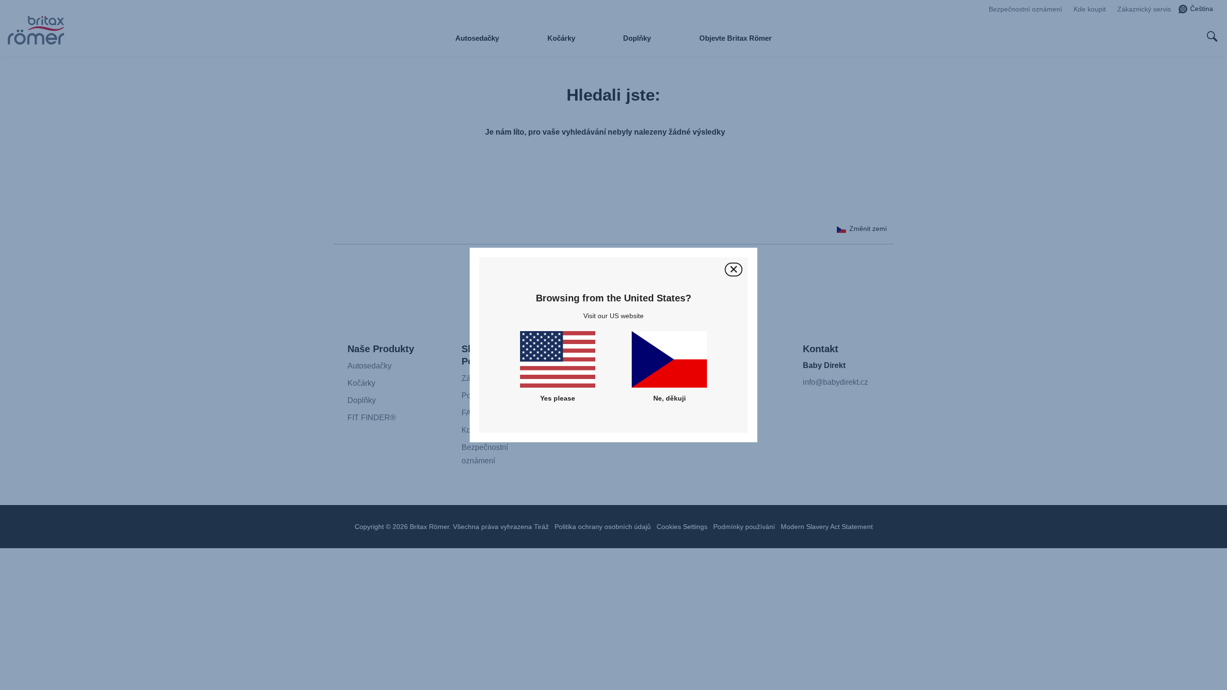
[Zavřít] (734, 269)
